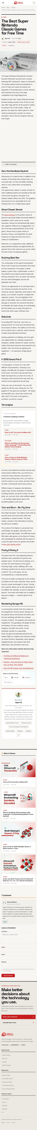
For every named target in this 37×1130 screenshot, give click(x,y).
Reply (5, 921)
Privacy (3, 1122)
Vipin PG (7, 38)
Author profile (10, 731)
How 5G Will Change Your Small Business (18, 668)
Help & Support (6, 1065)
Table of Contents (11, 164)
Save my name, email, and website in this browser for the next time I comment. (18, 970)
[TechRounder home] (7, 1034)
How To (4, 1102)
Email (3, 954)
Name (3, 947)
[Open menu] (3, 2)
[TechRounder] (18, 2)
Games (5, 17)
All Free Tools (6, 1075)
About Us (4, 1058)
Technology (5, 1099)
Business (4, 1109)
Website (20, 731)
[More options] (34, 2)
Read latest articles (10, 1017)
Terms (8, 1122)
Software (4, 1105)
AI (2, 1112)
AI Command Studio (8, 1085)
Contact (4, 1062)
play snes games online (11, 544)
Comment (4, 931)
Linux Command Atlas (8, 1089)
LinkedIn (28, 731)
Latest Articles (6, 1055)
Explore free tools (9, 1022)
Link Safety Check (7, 1078)
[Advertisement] (18, 140)
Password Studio (7, 1082)
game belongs (10, 215)
